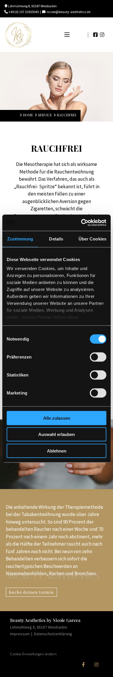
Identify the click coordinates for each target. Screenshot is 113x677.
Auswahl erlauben (56, 434)
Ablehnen (56, 450)
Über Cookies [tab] (92, 238)
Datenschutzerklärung (53, 633)
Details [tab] (56, 238)
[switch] (98, 356)
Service (45, 115)
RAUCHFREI (66, 115)
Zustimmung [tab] (20, 238)
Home (28, 115)
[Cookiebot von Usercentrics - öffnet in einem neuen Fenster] (81, 223)
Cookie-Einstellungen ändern (33, 653)
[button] (60, 35)
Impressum (20, 633)
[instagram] (96, 664)
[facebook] (83, 664)
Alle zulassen (56, 417)
